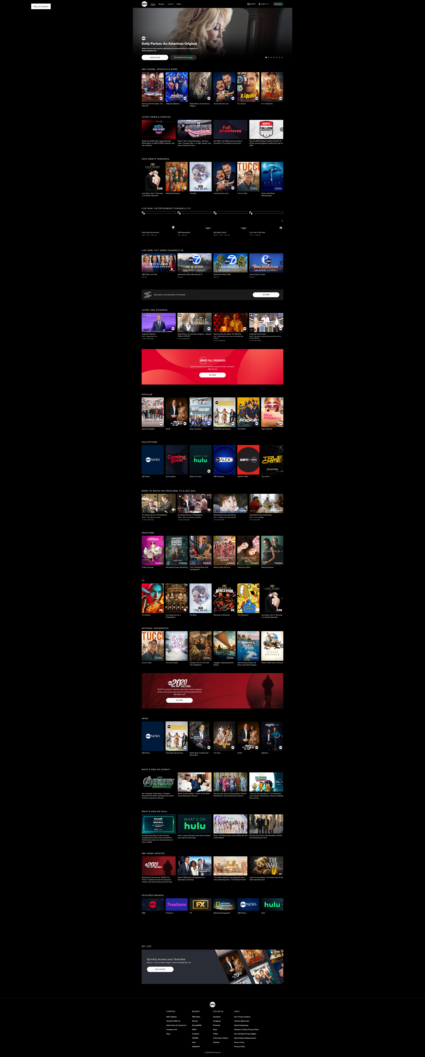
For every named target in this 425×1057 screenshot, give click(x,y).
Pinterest (216, 1025)
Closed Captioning (241, 1025)
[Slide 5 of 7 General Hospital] (276, 57)
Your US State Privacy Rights (245, 1034)
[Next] (282, 87)
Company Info (171, 1029)
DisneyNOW (196, 1025)
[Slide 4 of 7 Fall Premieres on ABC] (274, 57)
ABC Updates (171, 1017)
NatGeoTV (196, 1046)
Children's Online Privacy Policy (246, 1029)
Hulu (194, 1042)
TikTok (215, 1034)
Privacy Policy (239, 1046)
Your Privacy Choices (242, 1017)
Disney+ (195, 1021)
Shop (168, 1034)
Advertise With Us (173, 1021)
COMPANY (171, 1011)
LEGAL (237, 1011)
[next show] (288, 34)
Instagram (217, 1021)
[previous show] (137, 34)
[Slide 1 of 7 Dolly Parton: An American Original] (266, 57)
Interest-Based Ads (241, 1021)
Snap (215, 1029)
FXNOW (195, 1038)
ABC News (196, 1017)
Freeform (195, 1034)
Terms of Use (239, 1042)
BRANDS (196, 1011)
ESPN (194, 1029)
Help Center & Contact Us (176, 1025)
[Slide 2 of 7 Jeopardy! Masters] (268, 57)
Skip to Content (41, 6)
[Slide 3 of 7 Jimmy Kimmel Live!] (271, 57)
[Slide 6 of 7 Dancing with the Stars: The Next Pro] (279, 57)
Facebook (216, 1017)
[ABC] (144, 4)
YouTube (216, 1042)
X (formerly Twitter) (220, 1038)
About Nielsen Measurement (245, 1038)
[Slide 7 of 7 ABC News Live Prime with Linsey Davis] (282, 57)
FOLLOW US (218, 1011)
